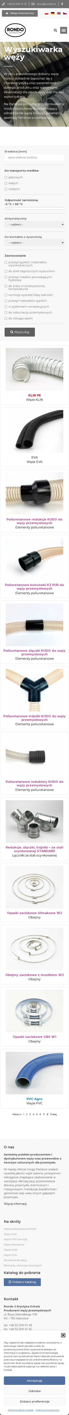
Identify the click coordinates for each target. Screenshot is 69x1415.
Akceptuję (34, 1380)
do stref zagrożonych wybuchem (31, 271)
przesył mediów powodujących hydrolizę (30, 279)
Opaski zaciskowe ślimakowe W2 (34, 913)
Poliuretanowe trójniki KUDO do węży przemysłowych (34, 718)
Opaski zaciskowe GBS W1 (34, 1037)
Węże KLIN (34, 400)
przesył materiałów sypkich (27, 300)
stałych (13, 183)
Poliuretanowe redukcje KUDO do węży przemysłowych (34, 521)
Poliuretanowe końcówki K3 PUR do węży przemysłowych (34, 586)
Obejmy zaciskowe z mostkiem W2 (34, 975)
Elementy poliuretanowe (34, 527)
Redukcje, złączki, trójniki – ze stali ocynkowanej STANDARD (34, 849)
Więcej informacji (15, 1204)
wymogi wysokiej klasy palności (30, 294)
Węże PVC (34, 1103)
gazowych (15, 177)
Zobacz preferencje (34, 1401)
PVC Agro (34, 1099)
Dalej (53, 1114)
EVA (34, 457)
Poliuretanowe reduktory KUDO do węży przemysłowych (34, 783)
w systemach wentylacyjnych (28, 306)
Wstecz (16, 1114)
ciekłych (14, 189)
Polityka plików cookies (21, 1410)
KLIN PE (34, 395)
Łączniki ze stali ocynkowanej (34, 855)
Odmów (35, 1391)
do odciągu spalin (20, 318)
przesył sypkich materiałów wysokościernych (27, 264)
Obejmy (34, 917)
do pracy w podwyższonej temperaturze (26, 287)
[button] (63, 1335)
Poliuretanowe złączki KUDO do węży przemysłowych (34, 652)
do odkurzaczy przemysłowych (30, 312)
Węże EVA (34, 462)
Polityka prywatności (47, 1410)
